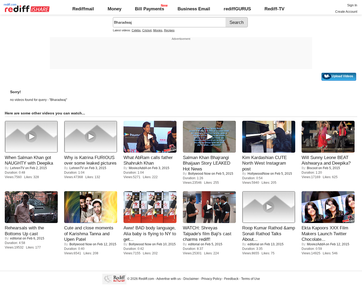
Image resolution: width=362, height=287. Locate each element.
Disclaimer (191, 279)
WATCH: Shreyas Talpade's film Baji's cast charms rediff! (207, 233)
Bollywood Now (199, 173)
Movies (157, 30)
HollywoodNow (259, 173)
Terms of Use (250, 279)
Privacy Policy (211, 279)
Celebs (136, 30)
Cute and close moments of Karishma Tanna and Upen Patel (88, 233)
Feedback (231, 279)
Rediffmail (83, 8)
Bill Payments (149, 8)
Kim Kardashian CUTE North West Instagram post (264, 163)
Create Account (346, 12)
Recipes (169, 30)
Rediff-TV (274, 8)
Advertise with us (168, 279)
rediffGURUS (237, 8)
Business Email (194, 8)
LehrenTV (17, 168)
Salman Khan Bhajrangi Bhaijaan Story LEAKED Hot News (206, 163)
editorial (16, 238)
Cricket (147, 30)
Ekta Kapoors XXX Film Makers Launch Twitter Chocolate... (325, 233)
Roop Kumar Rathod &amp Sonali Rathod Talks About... (268, 233)
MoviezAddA (138, 168)
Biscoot (312, 168)
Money (114, 8)
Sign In (352, 5)
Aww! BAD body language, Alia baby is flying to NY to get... (149, 233)
